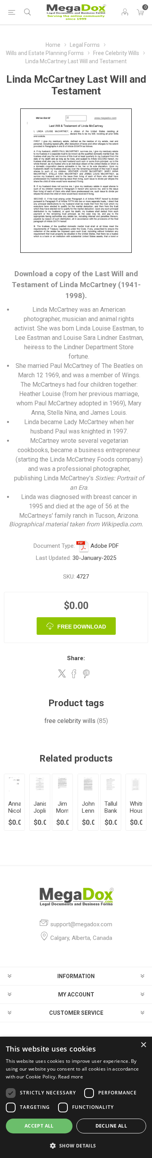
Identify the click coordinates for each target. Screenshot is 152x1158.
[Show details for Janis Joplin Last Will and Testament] (40, 784)
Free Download (81, 626)
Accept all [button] (39, 1125)
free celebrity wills (69, 721)
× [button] (143, 1045)
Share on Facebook (74, 674)
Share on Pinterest (86, 674)
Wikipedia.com (121, 524)
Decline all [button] (111, 1125)
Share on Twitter (62, 673)
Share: (76, 658)
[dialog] (76, 1097)
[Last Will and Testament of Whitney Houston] (136, 784)
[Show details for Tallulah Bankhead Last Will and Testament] (111, 784)
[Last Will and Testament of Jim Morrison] (62, 784)
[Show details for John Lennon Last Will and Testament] (88, 784)
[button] (76, 1145)
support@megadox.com (81, 924)
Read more (70, 1076)
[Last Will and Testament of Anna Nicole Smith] (14, 784)
